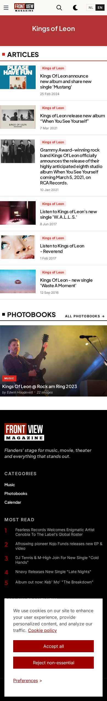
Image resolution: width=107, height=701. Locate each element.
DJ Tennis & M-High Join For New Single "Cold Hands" (57, 560)
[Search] (59, 8)
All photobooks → (85, 316)
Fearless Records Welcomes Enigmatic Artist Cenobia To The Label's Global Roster (55, 532)
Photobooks (15, 493)
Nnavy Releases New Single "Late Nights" (53, 571)
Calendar (12, 502)
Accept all (53, 646)
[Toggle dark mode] (76, 8)
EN (100, 7)
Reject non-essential (53, 662)
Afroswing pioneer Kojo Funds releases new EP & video (58, 546)
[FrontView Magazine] (24, 432)
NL (91, 7)
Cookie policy (42, 630)
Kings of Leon (53, 68)
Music (9, 484)
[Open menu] (6, 8)
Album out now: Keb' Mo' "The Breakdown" (54, 582)
